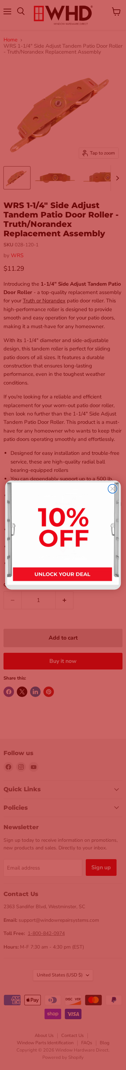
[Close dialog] (112, 488)
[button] (63, 534)
